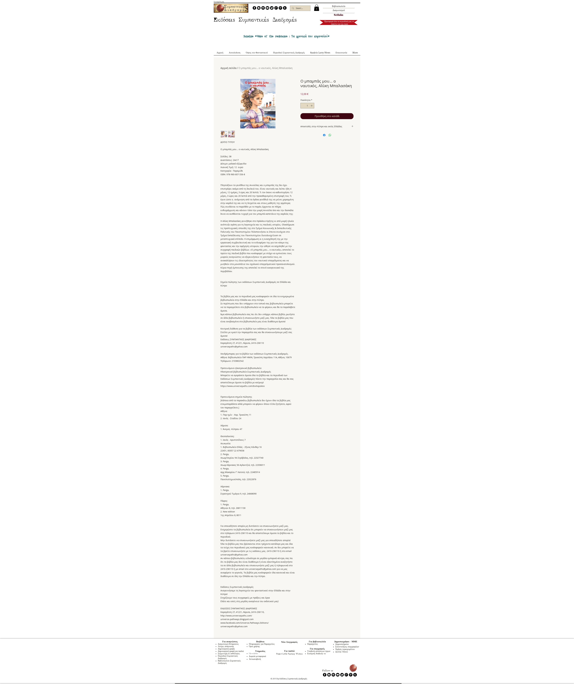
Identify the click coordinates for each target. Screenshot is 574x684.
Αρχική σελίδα (228, 68)
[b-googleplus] (276, 8)
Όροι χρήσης (254, 646)
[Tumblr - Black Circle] (285, 8)
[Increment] (312, 105)
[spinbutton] (307, 105)
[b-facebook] (254, 8)
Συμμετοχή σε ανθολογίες (229, 654)
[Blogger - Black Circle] (259, 8)
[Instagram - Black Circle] (263, 8)
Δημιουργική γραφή (226, 649)
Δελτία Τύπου (341, 652)
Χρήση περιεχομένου (345, 649)
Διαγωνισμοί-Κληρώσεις (228, 644)
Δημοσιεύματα (342, 644)
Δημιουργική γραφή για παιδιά (231, 651)
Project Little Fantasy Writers (289, 654)
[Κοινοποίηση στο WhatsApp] (330, 135)
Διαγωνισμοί (339, 10)
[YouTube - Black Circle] (267, 8)
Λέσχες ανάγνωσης (226, 646)
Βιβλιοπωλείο (338, 6)
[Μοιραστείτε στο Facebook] (324, 135)
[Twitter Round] (272, 8)
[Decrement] (303, 105)
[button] (316, 7)
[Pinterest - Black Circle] (280, 8)
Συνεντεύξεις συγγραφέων (347, 647)
